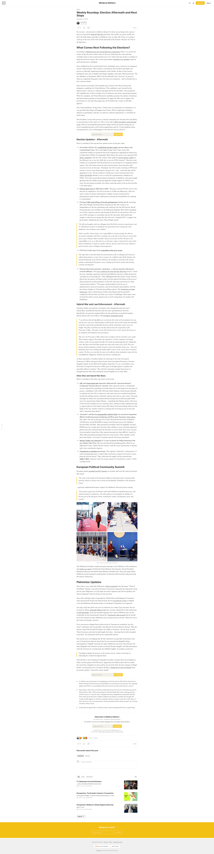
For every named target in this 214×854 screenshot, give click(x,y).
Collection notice (117, 842)
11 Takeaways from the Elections (89, 781)
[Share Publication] (193, 3)
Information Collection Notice (106, 731)
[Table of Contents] (2, 427)
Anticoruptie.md (92, 383)
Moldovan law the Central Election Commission (103, 52)
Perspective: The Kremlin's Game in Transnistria (95, 793)
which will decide (86, 175)
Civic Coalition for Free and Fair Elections (111, 271)
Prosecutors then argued (116, 615)
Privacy (106, 842)
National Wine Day (97, 34)
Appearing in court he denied (120, 667)
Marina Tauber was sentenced (90, 440)
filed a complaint (85, 158)
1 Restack (95, 738)
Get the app (115, 846)
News (78, 9)
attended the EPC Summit (98, 471)
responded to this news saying (111, 250)
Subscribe (200, 3)
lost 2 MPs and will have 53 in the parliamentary (100, 202)
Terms (110, 842)
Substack (98, 850)
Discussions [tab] (89, 777)
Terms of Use (115, 730)
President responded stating (113, 316)
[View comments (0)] (84, 27)
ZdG (81, 383)
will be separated (111, 586)
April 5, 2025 (80, 807)
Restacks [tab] (87, 756)
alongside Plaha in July (98, 610)
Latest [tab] (83, 777)
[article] (107, 785)
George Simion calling (126, 158)
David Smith (84, 22)
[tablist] (84, 756)
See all (80, 816)
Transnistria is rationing (88, 451)
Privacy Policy (119, 731)
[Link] (74, 47)
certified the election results (108, 147)
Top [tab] (78, 777)
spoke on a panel (85, 569)
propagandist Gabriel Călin (107, 414)
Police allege (130, 417)
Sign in (209, 3)
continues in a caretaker (121, 59)
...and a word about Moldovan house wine (89, 784)
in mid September (83, 612)
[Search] (189, 3)
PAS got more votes (87, 189)
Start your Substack (102, 846)
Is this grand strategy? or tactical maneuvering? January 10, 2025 (95, 795)
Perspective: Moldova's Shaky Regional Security (95, 805)
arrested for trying (119, 601)
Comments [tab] (81, 756)
